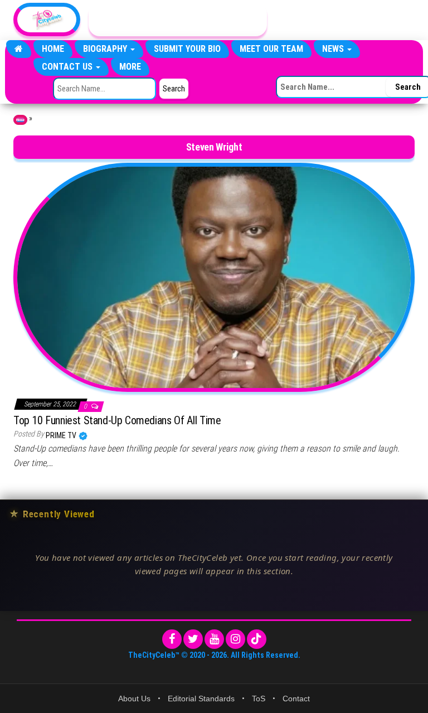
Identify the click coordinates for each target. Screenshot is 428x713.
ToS (258, 698)
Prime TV (62, 435)
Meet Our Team (271, 48)
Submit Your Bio (187, 48)
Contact (296, 698)
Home (53, 48)
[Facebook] (172, 639)
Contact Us (68, 66)
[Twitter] (193, 639)
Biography (106, 48)
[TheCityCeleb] (18, 49)
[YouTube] (214, 639)
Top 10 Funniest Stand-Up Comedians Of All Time (117, 420)
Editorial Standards (201, 698)
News (334, 48)
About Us (134, 698)
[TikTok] (256, 639)
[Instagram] (235, 639)
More (130, 66)
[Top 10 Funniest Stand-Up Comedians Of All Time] (214, 276)
